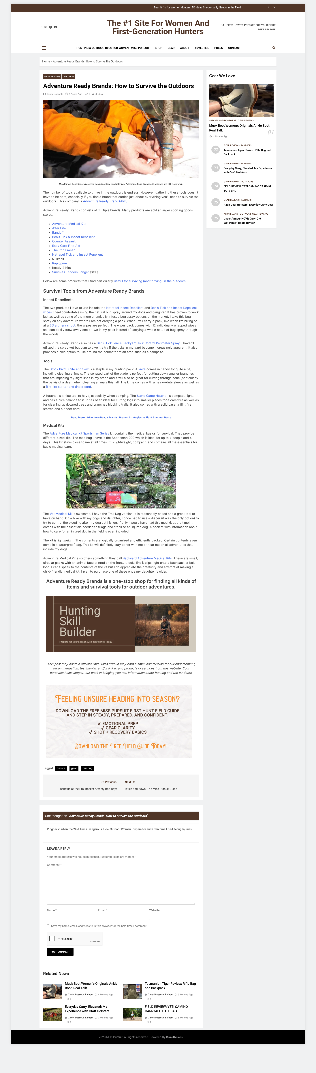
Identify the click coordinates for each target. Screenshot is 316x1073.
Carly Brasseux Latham (80, 994)
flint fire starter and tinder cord (68, 387)
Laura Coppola (55, 94)
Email (102, 910)
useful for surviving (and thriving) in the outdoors (150, 281)
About (184, 48)
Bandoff (57, 232)
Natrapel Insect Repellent (125, 308)
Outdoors (247, 181)
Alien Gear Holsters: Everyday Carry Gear (248, 204)
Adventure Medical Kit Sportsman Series (79, 433)
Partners (69, 76)
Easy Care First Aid (66, 246)
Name (52, 910)
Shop (158, 48)
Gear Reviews (52, 76)
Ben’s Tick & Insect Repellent (73, 237)
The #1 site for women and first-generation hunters (158, 27)
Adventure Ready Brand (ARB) (105, 201)
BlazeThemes (174, 1037)
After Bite (59, 228)
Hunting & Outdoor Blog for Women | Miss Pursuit (112, 48)
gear (74, 768)
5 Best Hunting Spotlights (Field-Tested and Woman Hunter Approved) (198, 7)
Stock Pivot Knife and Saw (69, 369)
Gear (171, 48)
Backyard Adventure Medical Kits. (148, 558)
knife (142, 369)
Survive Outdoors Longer (70, 272)
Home (46, 61)
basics (61, 768)
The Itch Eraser (63, 250)
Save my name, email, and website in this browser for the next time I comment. (99, 926)
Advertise (202, 48)
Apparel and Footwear (222, 120)
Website (154, 910)
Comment (54, 865)
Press (218, 48)
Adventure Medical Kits (69, 224)
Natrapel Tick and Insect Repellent (77, 254)
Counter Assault (64, 241)
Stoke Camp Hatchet (152, 396)
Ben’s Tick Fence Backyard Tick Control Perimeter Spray (138, 343)
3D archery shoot (62, 325)
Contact (234, 48)
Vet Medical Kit (61, 514)
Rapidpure (59, 263)
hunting (88, 768)
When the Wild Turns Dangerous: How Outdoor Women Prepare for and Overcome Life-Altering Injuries (126, 829)
